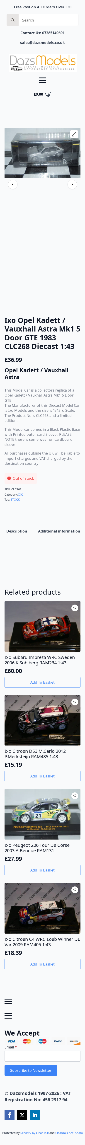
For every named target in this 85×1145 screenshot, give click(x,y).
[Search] (13, 20)
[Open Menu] (42, 80)
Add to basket (42, 682)
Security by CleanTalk (34, 1133)
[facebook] (10, 1115)
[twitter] (22, 1115)
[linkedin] (35, 1115)
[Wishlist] (74, 608)
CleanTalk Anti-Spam (69, 1133)
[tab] (17, 531)
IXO (20, 494)
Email (11, 1047)
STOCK (15, 499)
